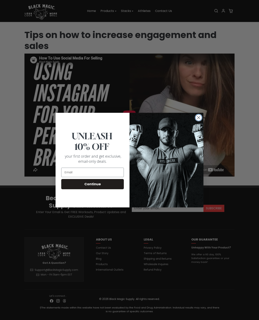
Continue (92, 184)
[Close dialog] (198, 117)
